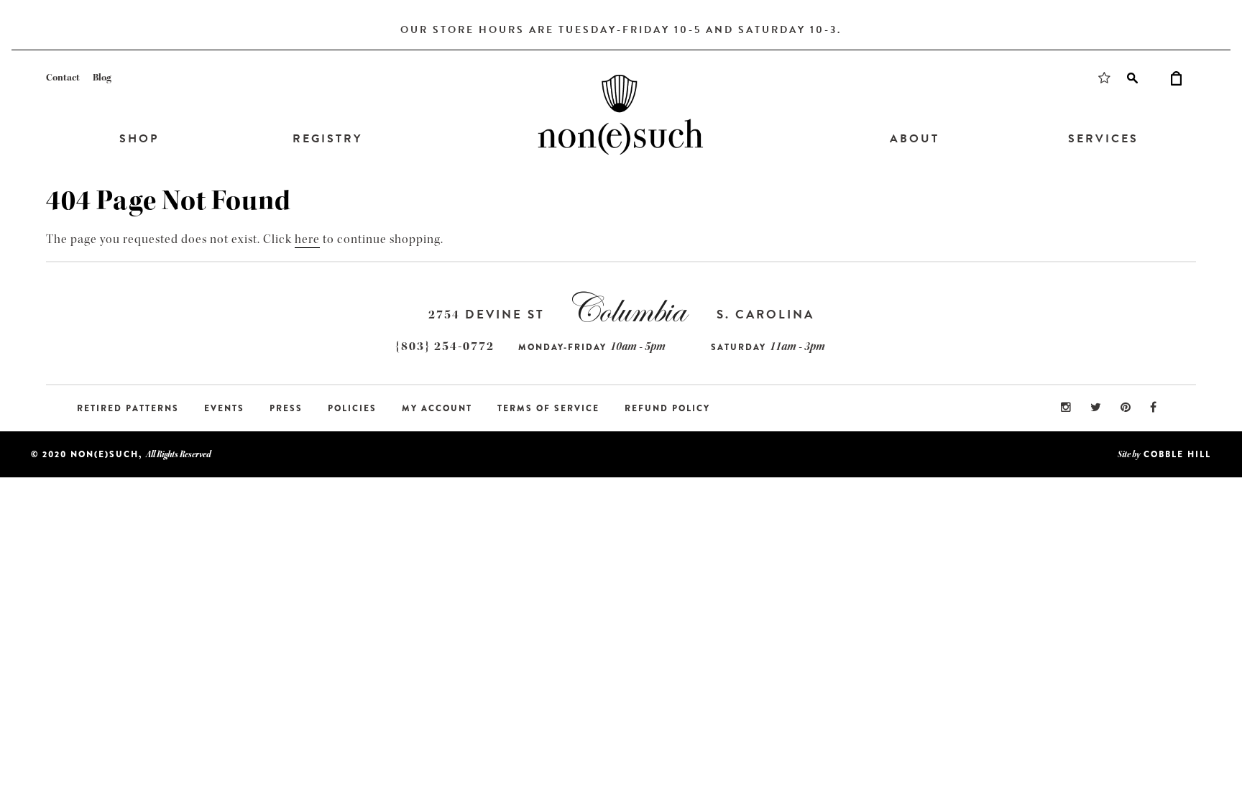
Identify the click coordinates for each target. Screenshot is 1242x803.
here (307, 239)
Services (1103, 138)
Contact (63, 77)
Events (224, 408)
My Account (437, 408)
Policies (352, 408)
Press (286, 408)
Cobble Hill (1177, 454)
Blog (102, 77)
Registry (327, 138)
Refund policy (667, 408)
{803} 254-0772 (444, 346)
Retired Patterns (128, 408)
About (914, 138)
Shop (139, 138)
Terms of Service (548, 408)
